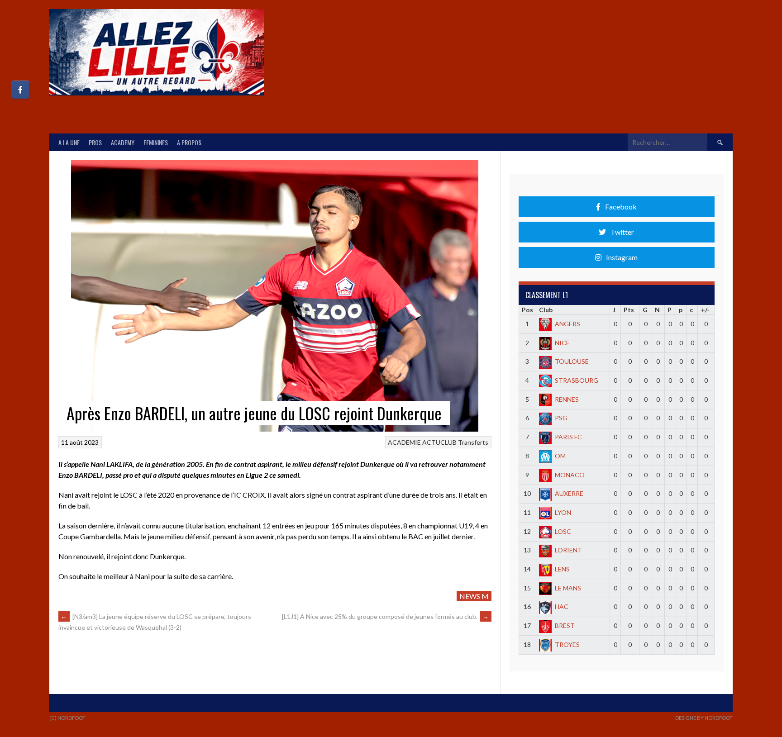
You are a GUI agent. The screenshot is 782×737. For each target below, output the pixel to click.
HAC (561, 606)
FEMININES (155, 142)
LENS (562, 569)
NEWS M (474, 596)
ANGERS (567, 324)
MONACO (570, 475)
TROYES (567, 644)
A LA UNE (69, 142)
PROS (95, 142)
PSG (561, 418)
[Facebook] (20, 90)
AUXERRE (569, 493)
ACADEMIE (404, 442)
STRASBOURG (576, 380)
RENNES (567, 399)
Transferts (473, 442)
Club (546, 310)
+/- (705, 310)
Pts (629, 310)
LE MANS (568, 588)
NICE (562, 343)
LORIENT (568, 550)
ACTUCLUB (439, 442)
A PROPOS (189, 142)
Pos (527, 310)
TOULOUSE (572, 361)
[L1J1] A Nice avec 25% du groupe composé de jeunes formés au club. (385, 616)
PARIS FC (568, 437)
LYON (563, 512)
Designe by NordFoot (704, 718)
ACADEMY (122, 142)
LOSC (563, 531)
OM (560, 456)
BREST (565, 625)
